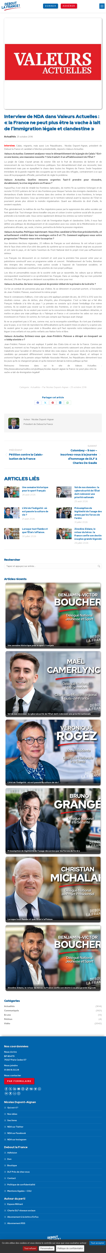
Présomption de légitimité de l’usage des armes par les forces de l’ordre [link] (88, 513)
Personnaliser (46, 1248)
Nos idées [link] (12, 1114)
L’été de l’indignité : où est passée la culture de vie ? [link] (35, 511)
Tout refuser (30, 1248)
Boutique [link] (12, 1165)
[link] (102, 6)
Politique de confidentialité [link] (21, 1184)
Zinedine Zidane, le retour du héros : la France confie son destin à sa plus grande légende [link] (88, 533)
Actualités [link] (10, 136)
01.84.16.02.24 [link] (11, 1069)
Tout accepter (97, 1242)
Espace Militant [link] (15, 1204)
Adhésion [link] (12, 1152)
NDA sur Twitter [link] (15, 1126)
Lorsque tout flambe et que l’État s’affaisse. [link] (35, 530)
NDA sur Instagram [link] (16, 1139)
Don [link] (9, 1159)
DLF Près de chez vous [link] (18, 1171)
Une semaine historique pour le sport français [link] (35, 489)
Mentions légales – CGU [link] (19, 1191)
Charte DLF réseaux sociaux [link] (21, 1210)
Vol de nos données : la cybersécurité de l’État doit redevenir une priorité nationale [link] (87, 492)
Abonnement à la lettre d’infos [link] (23, 1217)
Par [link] (55, 387)
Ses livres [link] (12, 1120)
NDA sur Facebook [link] (16, 1133)
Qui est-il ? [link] (12, 1107)
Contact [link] (11, 1178)
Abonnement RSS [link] (16, 1223)
